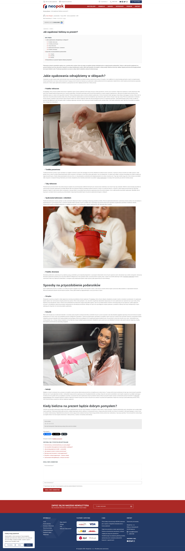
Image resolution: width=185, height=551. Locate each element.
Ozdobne (51, 28)
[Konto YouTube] (120, 2)
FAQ (61, 526)
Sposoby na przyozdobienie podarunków (56, 51)
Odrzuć (19, 545)
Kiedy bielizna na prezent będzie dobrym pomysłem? (59, 60)
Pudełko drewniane (53, 49)
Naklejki (52, 57)
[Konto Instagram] (127, 2)
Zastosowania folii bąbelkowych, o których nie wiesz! (56, 457)
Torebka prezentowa (53, 44)
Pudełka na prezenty (57, 439)
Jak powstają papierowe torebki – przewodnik (55, 449)
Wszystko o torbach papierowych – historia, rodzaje (56, 455)
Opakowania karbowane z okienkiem (57, 47)
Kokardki (52, 55)
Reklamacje (46, 534)
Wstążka (52, 54)
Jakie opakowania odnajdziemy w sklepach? (57, 40)
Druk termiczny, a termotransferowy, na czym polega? (57, 445)
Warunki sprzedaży (47, 528)
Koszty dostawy (47, 524)
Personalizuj (10, 545)
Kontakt (62, 524)
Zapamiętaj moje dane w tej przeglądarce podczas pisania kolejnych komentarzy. (63, 486)
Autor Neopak (49, 16)
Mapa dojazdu (63, 522)
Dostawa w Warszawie (48, 526)
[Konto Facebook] (122, 2)
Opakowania (46, 28)
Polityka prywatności (48, 530)
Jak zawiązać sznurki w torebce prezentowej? (55, 451)
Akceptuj (28, 545)
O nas (44, 521)
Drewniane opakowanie (128, 276)
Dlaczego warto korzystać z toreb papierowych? (55, 453)
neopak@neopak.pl (133, 532)
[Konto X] (125, 2)
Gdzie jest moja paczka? (65, 528)
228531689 (114, 1)
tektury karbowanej (101, 178)
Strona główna (46, 11)
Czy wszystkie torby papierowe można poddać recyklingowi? (58, 447)
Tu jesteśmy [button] (104, 1)
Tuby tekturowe (52, 45)
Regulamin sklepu (47, 532)
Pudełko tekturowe (53, 42)
